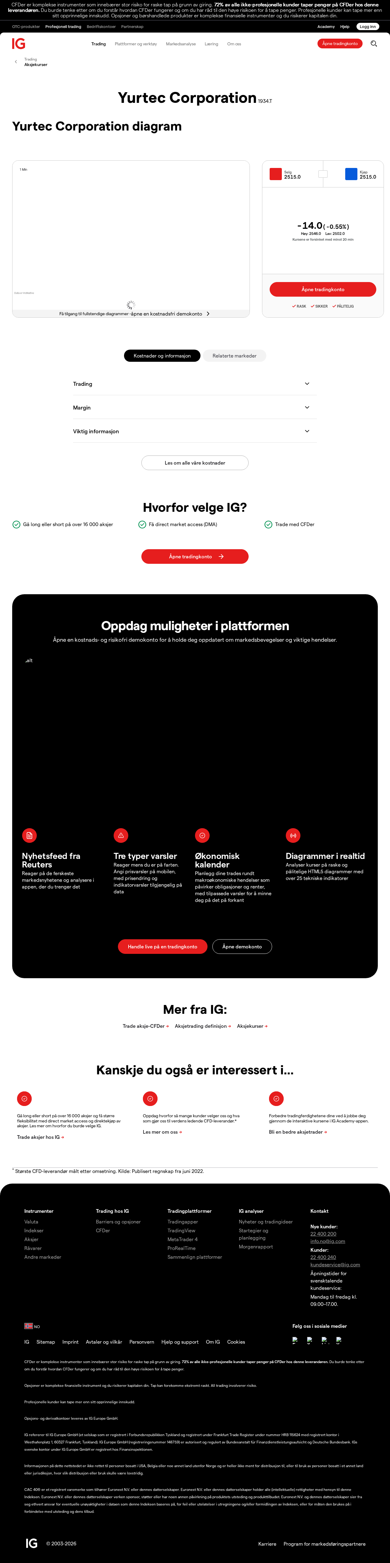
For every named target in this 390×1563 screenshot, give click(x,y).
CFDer (103, 1230)
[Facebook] (296, 1340)
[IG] (19, 43)
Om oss (234, 43)
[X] (310, 1340)
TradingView (181, 1230)
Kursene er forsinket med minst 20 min (323, 239)
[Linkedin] (325, 1340)
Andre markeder (42, 1257)
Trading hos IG (112, 1211)
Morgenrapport (256, 1246)
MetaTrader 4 (183, 1239)
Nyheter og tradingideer (266, 1221)
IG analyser (251, 1211)
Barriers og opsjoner (118, 1221)
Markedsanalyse (181, 43)
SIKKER (321, 306)
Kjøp (363, 172)
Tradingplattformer (190, 1211)
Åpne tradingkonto (340, 43)
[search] (374, 43)
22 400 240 (323, 1257)
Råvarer (33, 1248)
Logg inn (368, 26)
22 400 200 (323, 1234)
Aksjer (31, 1239)
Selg (288, 172)
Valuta (31, 1221)
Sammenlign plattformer (195, 1257)
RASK (301, 306)
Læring (211, 43)
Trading (98, 43)
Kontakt (319, 1211)
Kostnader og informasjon (162, 355)
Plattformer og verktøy (136, 43)
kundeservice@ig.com (335, 1264)
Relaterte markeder (235, 355)
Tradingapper (183, 1221)
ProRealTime (182, 1248)
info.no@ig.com (327, 1241)
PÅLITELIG (345, 306)
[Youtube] (340, 1340)
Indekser (34, 1230)
